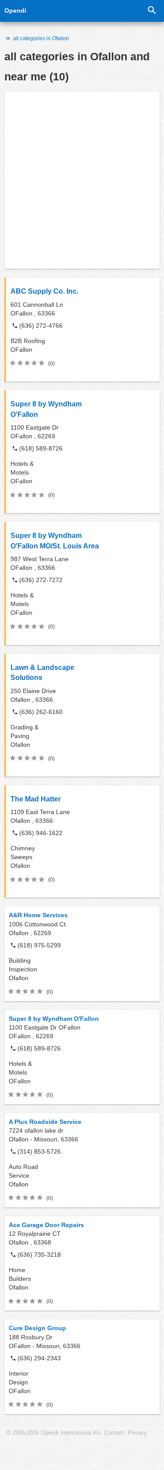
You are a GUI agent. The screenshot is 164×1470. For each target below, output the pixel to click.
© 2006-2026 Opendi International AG (54, 1433)
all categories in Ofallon (40, 38)
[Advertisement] (82, 180)
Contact (114, 1433)
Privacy (137, 1433)
